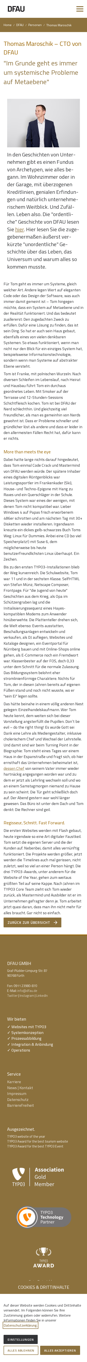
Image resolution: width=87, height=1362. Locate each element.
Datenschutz (18, 1099)
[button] (79, 9)
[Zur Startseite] (16, 9)
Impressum (16, 1093)
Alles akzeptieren (60, 1350)
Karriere (14, 1082)
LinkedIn (42, 995)
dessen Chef (14, 768)
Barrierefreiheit (20, 1105)
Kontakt (26, 1088)
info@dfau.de (27, 990)
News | (13, 1088)
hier (19, 229)
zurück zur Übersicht (29, 922)
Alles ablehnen (21, 1350)
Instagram (27, 995)
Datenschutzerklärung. (20, 1325)
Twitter (12, 995)
